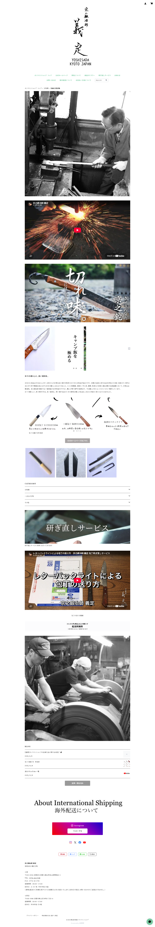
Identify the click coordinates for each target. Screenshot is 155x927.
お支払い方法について (83, 80)
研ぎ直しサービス (105, 75)
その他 (27, 503)
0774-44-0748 (34, 878)
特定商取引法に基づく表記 (50, 915)
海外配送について (66, 80)
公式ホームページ (62, 75)
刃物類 (46, 88)
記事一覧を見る (77, 783)
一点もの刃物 (29, 496)
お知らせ (117, 75)
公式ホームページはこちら (77, 441)
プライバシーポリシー (32, 915)
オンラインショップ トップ (43, 75)
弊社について (76, 75)
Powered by (75, 923)
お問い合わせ (51, 80)
